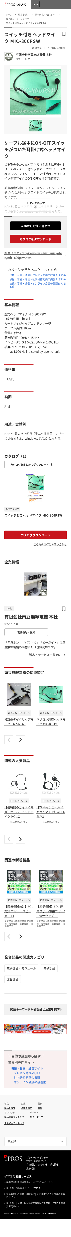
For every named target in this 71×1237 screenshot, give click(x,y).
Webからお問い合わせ (35, 226)
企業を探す (26, 1108)
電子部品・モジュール (21, 968)
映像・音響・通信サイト (27, 1068)
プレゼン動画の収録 (27, 1073)
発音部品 (12, 979)
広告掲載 (30, 1168)
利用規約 (30, 1164)
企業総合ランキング (14, 1123)
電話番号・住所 (26, 632)
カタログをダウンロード (35, 239)
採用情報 (54, 1164)
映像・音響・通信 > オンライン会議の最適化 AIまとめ (37, 284)
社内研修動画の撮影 (27, 1077)
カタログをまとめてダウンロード (29, 464)
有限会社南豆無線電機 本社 (34, 54)
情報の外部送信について (36, 1161)
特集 (40, 1108)
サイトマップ (36, 1117)
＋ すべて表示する (35, 205)
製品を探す (9, 1108)
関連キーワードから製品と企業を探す (35, 1009)
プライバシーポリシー (37, 1157)
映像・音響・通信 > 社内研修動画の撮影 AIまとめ (37, 279)
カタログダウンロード (35, 535)
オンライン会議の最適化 (30, 1082)
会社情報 (42, 1164)
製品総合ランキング (14, 1117)
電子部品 (49, 968)
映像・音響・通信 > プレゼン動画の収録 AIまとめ (37, 275)
